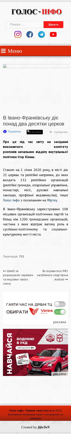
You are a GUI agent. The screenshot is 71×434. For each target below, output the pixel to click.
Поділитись (14, 131)
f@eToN (44, 427)
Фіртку (52, 200)
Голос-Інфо (11, 200)
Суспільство (61, 132)
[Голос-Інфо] (36, 11)
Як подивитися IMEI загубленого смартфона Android (52, 275)
